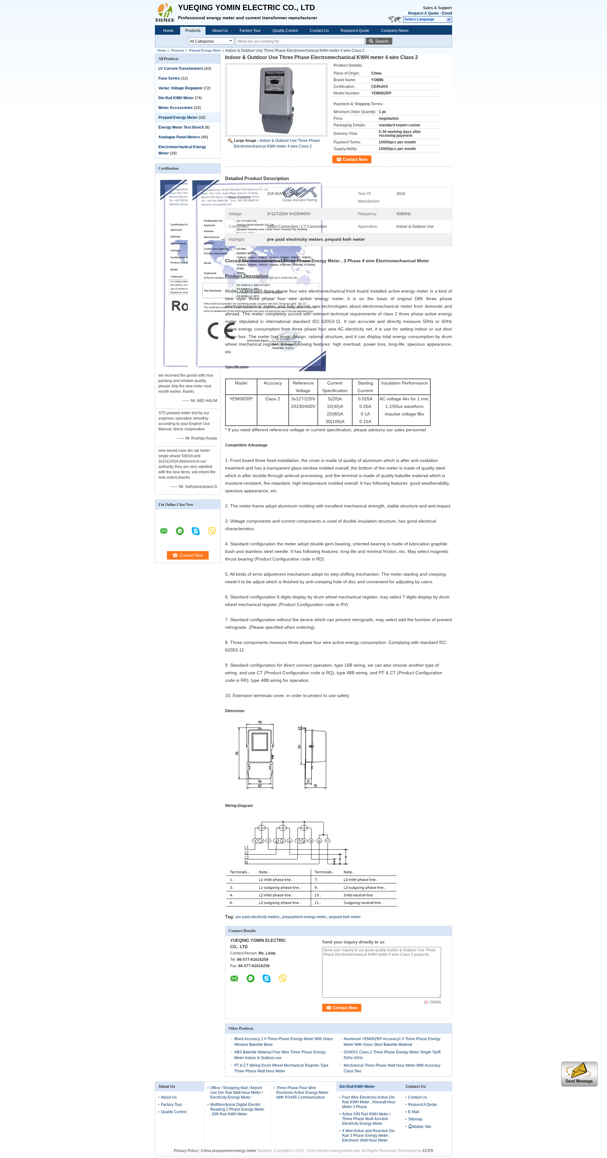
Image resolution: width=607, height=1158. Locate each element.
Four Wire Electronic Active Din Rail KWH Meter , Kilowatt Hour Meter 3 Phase (368, 1102)
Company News (394, 30)
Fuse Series (169, 78)
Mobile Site (421, 1127)
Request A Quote (423, 13)
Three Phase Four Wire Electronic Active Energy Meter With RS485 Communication (302, 1093)
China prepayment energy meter (228, 1151)
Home (168, 30)
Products (192, 30)
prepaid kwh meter (345, 917)
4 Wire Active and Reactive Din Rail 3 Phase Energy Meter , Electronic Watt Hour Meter (368, 1136)
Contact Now (355, 159)
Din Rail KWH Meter (176, 98)
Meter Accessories (175, 108)
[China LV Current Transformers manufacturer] (166, 12)
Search (381, 41)
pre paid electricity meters (257, 917)
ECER (428, 1151)
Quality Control (285, 30)
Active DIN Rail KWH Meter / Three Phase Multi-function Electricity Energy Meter (366, 1119)
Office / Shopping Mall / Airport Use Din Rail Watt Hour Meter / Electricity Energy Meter (236, 1093)
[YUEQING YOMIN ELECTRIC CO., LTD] (449, 19)
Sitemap (415, 1119)
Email (447, 13)
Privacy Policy (186, 1151)
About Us (220, 30)
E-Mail (413, 1112)
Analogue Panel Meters (179, 137)
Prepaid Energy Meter (205, 50)
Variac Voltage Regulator (180, 88)
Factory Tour (250, 30)
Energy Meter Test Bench (181, 127)
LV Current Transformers (180, 68)
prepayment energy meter (304, 917)
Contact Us (319, 30)
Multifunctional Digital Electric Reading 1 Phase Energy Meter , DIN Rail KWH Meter (237, 1109)
